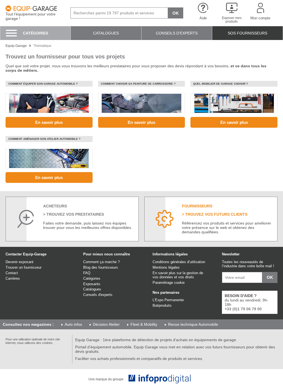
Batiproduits (162, 305)
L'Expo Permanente (168, 300)
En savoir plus (49, 122)
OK (175, 13)
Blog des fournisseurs (100, 267)
